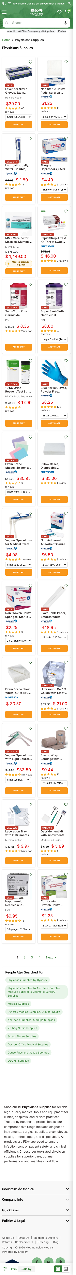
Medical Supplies (18, 1003)
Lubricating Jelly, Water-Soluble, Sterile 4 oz (17, 169)
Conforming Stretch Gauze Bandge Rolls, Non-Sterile (54, 907)
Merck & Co (12, 246)
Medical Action (13, 840)
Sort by (26, 1269)
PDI (7, 320)
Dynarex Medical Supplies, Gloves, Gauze (34, 1011)
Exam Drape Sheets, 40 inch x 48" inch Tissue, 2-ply (18, 469)
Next (50, 957)
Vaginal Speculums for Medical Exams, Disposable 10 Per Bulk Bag (18, 545)
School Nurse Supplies (22, 1036)
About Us (8, 1237)
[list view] (66, 1268)
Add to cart (19, 124)
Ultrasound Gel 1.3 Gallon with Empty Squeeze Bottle (53, 692)
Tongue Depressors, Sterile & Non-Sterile (54, 169)
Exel (7, 909)
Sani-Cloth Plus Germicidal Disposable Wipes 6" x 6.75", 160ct (17, 316)
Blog (56, 1242)
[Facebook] (37, 1262)
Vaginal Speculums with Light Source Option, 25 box (18, 758)
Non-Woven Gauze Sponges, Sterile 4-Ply (18, 616)
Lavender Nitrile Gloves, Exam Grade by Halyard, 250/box (17, 94)
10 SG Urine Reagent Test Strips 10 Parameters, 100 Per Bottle (18, 393)
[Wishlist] (59, 12)
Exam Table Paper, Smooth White (53, 614)
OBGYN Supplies (18, 1060)
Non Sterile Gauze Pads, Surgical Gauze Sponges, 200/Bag (53, 94)
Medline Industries (51, 840)
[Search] (7, 23)
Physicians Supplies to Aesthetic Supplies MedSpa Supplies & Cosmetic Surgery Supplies (34, 991)
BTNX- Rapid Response (18, 396)
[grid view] (58, 1268)
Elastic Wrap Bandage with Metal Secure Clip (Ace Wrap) (53, 760)
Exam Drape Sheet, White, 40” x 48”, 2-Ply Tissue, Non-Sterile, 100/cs (18, 694)
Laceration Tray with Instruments (17, 833)
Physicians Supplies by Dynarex (27, 980)
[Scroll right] (69, 31)
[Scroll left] (4, 31)
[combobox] (40, 23)
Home (6, 40)
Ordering (43, 1242)
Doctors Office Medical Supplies (28, 1044)
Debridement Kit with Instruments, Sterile (53, 835)
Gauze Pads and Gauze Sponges (28, 1052)
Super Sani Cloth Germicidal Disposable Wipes (53, 314)
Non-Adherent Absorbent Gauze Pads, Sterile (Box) (53, 543)
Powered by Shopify (15, 1251)
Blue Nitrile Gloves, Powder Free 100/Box (54, 391)
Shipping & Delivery (46, 1237)
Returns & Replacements (17, 1242)
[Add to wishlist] (30, 62)
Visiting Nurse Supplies (22, 1028)
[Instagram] (49, 1262)
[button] (65, 23)
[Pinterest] (60, 1262)
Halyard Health (13, 97)
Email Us (23, 1237)
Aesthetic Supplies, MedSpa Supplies (31, 1019)
